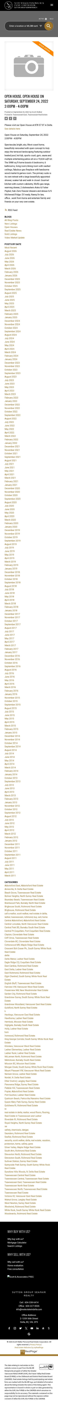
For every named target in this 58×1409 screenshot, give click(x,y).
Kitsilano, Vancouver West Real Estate (22, 1046)
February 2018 (11, 607)
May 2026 (9, 261)
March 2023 (10, 394)
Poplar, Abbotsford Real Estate (19, 1091)
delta (7, 955)
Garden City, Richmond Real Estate (21, 994)
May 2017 (9, 638)
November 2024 (12, 324)
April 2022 (9, 432)
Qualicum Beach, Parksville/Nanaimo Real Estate (27, 1098)
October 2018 (11, 579)
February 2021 (11, 481)
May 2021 (9, 471)
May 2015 (9, 718)
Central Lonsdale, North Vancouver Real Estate (26, 924)
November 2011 (12, 847)
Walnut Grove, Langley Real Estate (21, 1199)
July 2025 (9, 296)
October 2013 (11, 778)
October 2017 (11, 621)
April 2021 (9, 474)
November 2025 (12, 282)
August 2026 (11, 251)
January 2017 (11, 652)
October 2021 (11, 453)
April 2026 (9, 265)
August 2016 (11, 670)
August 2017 (11, 628)
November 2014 (12, 739)
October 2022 (11, 411)
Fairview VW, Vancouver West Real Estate (24, 987)
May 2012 (9, 827)
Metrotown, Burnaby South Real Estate (23, 1060)
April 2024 (9, 349)
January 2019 (11, 568)
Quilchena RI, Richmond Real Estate (21, 1105)
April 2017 (9, 642)
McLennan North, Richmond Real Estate (23, 1056)
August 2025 (11, 293)
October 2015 (11, 701)
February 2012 (11, 837)
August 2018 (11, 586)
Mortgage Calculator (16, 1242)
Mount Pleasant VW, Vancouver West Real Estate (28, 1070)
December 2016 (12, 656)
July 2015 (9, 711)
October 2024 (11, 328)
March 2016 (10, 687)
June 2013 (10, 788)
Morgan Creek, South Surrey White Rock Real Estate (29, 1067)
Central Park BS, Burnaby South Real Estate (25, 927)
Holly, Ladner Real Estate (16, 1028)
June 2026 (10, 258)
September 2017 (13, 624)
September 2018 (13, 582)
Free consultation (15, 1269)
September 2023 (13, 373)
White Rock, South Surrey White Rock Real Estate (28, 1210)
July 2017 (9, 631)
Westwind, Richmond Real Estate (20, 1206)
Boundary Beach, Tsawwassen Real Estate (24, 899)
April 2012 (9, 830)
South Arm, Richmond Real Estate (20, 1150)
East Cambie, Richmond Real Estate (21, 966)
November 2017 (12, 617)
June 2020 (10, 509)
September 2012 (13, 813)
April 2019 (9, 558)
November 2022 (12, 408)
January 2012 (11, 840)
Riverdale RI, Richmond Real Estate (21, 1119)
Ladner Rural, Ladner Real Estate (20, 1053)
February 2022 (11, 439)
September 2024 (13, 331)
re (5, 1109)
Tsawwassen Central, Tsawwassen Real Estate (27, 1178)
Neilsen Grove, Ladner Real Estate (21, 1074)
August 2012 (11, 816)
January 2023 (11, 401)
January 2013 (11, 802)
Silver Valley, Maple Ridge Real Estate (22, 1147)
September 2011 (13, 854)
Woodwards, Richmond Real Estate (21, 1213)
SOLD (51, 19)
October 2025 (11, 286)
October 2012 (11, 809)
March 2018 (10, 603)
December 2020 (12, 488)
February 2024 (11, 356)
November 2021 (12, 450)
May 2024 (9, 345)
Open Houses (11, 227)
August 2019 (11, 544)
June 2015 (10, 715)
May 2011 (9, 868)
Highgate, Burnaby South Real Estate (22, 1025)
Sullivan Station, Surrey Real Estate (21, 1161)
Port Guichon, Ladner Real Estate (20, 1095)
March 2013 (10, 795)
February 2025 (11, 314)
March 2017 (10, 645)
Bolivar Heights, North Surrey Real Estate (24, 896)
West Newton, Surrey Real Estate (20, 1203)
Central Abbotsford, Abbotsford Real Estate (25, 920)
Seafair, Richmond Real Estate (19, 1137)
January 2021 (11, 485)
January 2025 (11, 317)
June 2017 (10, 635)
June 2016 (10, 676)
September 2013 (13, 781)
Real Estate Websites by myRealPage (29, 1347)
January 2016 (11, 694)
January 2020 (11, 527)
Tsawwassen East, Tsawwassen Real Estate (30, 115)
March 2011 (10, 875)
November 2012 (12, 806)
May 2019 (9, 554)
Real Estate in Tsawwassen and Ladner (23, 1116)
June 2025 (10, 300)
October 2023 (11, 369)
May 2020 (9, 512)
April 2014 (9, 764)
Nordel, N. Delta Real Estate (18, 1077)
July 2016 (9, 673)
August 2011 (11, 858)
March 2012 (10, 834)
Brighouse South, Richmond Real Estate (23, 906)
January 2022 (11, 443)
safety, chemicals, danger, (17, 1130)
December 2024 (12, 321)
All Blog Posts (11, 220)
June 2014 (10, 757)
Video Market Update (15, 237)
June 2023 (10, 383)
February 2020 (11, 523)
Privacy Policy (35, 1345)
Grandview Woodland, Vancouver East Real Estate (28, 1004)
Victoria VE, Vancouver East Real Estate (23, 1196)
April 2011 (9, 872)
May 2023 (9, 387)
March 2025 (10, 310)
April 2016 (9, 684)
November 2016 (12, 659)
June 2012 (10, 823)
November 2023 (12, 366)
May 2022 (9, 429)
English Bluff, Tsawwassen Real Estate (23, 983)
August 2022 (11, 418)
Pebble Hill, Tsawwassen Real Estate (22, 1088)
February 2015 (11, 729)
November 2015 (12, 697)
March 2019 (10, 561)
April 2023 (9, 390)
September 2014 (13, 746)
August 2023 (11, 376)
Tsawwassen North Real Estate (19, 1185)
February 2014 (11, 771)
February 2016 (11, 691)
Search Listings (14, 1246)
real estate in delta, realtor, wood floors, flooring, (27, 1112)
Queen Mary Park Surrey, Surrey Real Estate (25, 1102)
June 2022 (10, 425)
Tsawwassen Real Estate (16, 1192)
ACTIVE (41, 19)
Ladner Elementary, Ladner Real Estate (23, 1049)
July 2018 (9, 589)
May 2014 (9, 760)
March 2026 (10, 268)
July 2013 (9, 785)
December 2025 (12, 279)
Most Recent (11, 247)
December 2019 (12, 530)
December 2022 (12, 404)
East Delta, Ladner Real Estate (19, 969)
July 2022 (9, 422)
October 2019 (11, 537)
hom (7, 1032)
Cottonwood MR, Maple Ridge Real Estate (24, 945)
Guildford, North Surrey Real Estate (21, 1007)
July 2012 (9, 820)
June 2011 (10, 865)
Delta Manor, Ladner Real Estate (20, 959)
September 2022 (13, 415)
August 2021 (11, 460)
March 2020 (10, 520)
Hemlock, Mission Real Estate (19, 1021)
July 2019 (9, 547)
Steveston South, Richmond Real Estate (23, 1158)
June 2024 (10, 342)
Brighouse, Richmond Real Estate (20, 910)
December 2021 (12, 446)
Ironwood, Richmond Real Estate (20, 1035)
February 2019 (11, 565)
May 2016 (9, 680)
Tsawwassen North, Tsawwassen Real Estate (26, 1189)
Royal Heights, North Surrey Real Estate (23, 1123)
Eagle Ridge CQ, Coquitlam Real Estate (23, 962)
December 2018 (12, 572)
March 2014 (10, 767)
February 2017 (11, 649)
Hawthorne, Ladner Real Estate (19, 1018)
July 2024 (9, 338)
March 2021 (10, 478)
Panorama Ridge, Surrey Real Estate (21, 1084)
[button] (9, 1328)
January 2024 (11, 359)
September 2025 (13, 289)
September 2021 (13, 457)
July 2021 (9, 464)
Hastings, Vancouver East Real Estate (22, 1014)
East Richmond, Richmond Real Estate (22, 973)
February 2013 (11, 799)
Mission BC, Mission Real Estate (20, 1063)
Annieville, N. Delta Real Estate (19, 889)
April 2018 (9, 600)
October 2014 (11, 743)
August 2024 (11, 335)
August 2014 (11, 750)
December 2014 (12, 736)
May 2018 (9, 596)
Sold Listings (11, 234)
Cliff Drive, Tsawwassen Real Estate (22, 938)
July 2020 (9, 506)
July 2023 (9, 380)
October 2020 (11, 495)
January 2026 (11, 275)
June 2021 (10, 467)
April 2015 (9, 722)
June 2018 (10, 593)
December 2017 (12, 614)
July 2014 (9, 753)
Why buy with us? (15, 1239)
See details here (12, 128)
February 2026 (11, 272)
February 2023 (11, 397)
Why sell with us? (15, 1262)
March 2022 (10, 436)
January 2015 (11, 732)
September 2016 (13, 666)
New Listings (11, 223)
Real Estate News (13, 230)
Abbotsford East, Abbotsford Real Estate (24, 885)
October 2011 (11, 851)
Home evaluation (15, 1265)
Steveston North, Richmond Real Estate (23, 1154)
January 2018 (11, 610)
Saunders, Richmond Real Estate (20, 1133)
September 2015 (13, 704)
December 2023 (12, 363)
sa (6, 1126)
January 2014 (11, 774)
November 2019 (12, 533)
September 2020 (13, 499)
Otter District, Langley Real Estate (20, 1081)
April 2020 (9, 516)
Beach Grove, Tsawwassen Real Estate (23, 892)
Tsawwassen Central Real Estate (20, 1175)
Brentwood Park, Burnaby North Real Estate (25, 903)
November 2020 (12, 492)
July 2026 (9, 254)
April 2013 (9, 792)
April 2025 (9, 307)
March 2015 (10, 725)
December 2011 (12, 844)
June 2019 (10, 551)
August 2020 (11, 502)
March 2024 (10, 352)
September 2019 (13, 540)
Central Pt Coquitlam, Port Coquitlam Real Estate (27, 931)
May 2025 (9, 303)
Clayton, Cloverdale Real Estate (19, 934)
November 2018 (12, 575)
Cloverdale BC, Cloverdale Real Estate (22, 941)
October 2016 (11, 663)
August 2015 (11, 708)
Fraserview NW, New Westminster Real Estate (26, 990)
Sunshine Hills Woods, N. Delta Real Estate (25, 1171)
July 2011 (9, 861)
